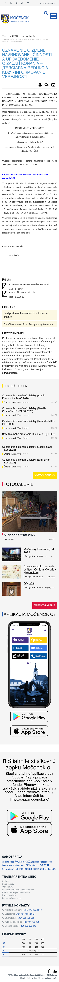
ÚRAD (15, 36)
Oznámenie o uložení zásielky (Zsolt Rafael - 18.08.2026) (27, 448)
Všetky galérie (44, 605)
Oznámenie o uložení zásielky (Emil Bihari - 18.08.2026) (27, 461)
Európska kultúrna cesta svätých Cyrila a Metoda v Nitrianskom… (40, 569)
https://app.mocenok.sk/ (29, 799)
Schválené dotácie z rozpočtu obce (18, 889)
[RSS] (16, 3)
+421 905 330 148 (28, 925)
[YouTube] (55, 971)
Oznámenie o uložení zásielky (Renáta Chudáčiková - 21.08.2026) (24, 409)
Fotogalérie (19, 484)
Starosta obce (7, 861)
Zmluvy (5, 881)
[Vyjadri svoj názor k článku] (47, 85)
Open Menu (53, 16)
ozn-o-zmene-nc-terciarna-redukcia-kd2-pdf (29, 284)
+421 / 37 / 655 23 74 (25, 913)
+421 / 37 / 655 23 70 (32, 909)
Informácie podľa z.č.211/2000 (37, 869)
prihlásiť (8, 316)
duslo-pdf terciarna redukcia (22, 292)
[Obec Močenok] (40, 85)
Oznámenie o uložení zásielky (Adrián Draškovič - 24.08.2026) (23, 396)
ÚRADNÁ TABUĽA (15, 386)
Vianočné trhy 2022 (19, 534)
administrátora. (10, 372)
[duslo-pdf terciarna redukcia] (4, 294)
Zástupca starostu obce (41, 861)
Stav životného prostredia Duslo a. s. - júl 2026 (28, 434)
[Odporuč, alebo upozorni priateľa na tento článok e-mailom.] (53, 85)
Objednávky (7, 886)
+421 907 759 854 (30, 921)
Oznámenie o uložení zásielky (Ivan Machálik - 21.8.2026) (28, 422)
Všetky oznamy (45, 475)
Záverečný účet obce (11, 898)
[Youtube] (11, 3)
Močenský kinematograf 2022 (39, 550)
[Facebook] (5, 3)
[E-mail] (28, 3)
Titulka (5, 36)
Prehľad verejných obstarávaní (16, 892)
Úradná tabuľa (28, 36)
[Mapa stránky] (22, 3)
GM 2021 (30, 583)
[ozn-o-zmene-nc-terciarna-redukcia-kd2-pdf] (4, 286)
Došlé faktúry (8, 883)
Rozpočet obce (9, 895)
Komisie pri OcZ (36, 865)
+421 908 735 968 (26, 917)
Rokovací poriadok (9, 869)
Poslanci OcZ (22, 861)
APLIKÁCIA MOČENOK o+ (30, 614)
